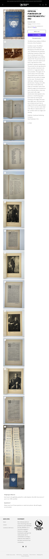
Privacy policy (25, 554)
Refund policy (19, 554)
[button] (2, 4)
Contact (5, 524)
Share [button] (30, 123)
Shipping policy (40, 554)
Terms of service (32, 554)
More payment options (36, 38)
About (4, 522)
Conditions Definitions (8, 527)
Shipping (29, 23)
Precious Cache (12, 554)
